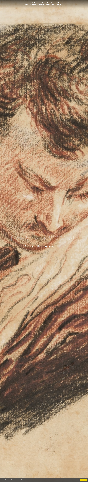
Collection (32, 4)
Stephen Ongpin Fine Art (44, 2)
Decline (77, 479)
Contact (58, 4)
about (26, 4)
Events (48, 4)
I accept (83, 479)
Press (53, 4)
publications (40, 4)
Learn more (40, 479)
